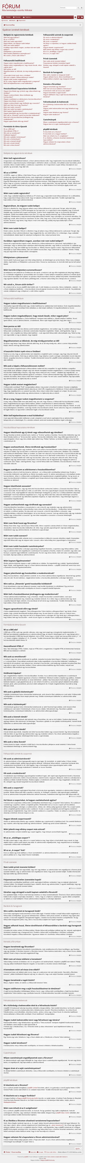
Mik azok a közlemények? (12, 139)
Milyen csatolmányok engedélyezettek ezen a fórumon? (61, 122)
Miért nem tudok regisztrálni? (13, 41)
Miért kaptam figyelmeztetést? (13, 111)
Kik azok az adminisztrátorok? (53, 37)
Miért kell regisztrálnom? (11, 37)
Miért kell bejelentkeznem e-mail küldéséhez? (18, 83)
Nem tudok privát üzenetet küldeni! (54, 61)
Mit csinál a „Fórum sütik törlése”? (15, 55)
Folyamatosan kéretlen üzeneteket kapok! (56, 63)
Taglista (27, 17)
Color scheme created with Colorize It (57, 1156)
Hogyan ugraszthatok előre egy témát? (16, 121)
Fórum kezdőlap (16, 1152)
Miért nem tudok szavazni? (12, 107)
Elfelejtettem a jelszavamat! (13, 51)
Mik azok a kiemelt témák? (12, 141)
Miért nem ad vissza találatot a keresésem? (57, 89)
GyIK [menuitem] (76, 17)
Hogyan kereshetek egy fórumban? (54, 87)
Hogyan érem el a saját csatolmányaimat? (56, 124)
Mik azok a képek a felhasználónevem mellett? (19, 77)
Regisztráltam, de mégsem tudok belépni (17, 43)
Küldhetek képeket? (10, 135)
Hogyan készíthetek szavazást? (14, 101)
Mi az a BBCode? (9, 129)
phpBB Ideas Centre (62, 1113)
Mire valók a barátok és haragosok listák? (56, 75)
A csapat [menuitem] (41, 1152)
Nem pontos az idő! (10, 69)
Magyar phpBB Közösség (25, 1098)
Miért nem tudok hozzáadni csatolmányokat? (18, 109)
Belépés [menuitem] (79, 17)
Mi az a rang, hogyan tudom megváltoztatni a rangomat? (22, 81)
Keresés (78, 7)
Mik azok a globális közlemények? (15, 137)
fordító (36, 1098)
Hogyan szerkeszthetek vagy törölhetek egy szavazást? (22, 103)
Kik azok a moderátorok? (51, 39)
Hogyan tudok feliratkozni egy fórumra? (55, 112)
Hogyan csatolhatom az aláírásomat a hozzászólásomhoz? (23, 99)
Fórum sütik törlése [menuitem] (51, 1152)
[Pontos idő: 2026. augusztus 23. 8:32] (80, 25)
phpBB (26, 1156)
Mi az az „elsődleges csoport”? (53, 51)
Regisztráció (22, 20)
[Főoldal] (16, 8)
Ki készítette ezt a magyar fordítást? (55, 134)
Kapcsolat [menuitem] (33, 1152)
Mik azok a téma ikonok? (12, 145)
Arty (45, 1158)
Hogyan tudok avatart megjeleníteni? (15, 79)
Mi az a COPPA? (9, 39)
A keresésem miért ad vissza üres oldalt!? (56, 91)
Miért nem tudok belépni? (12, 45)
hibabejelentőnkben (10, 1102)
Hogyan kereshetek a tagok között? (54, 93)
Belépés (13, 20)
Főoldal (8, 17)
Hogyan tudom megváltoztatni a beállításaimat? (19, 63)
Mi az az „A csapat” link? (51, 53)
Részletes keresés (81, 7)
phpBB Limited (32, 1088)
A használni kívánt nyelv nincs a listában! (17, 75)
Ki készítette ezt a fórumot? (52, 132)
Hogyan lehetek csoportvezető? (53, 47)
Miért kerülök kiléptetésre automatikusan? (17, 53)
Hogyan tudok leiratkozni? (51, 114)
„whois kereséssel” (57, 1125)
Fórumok (17, 17)
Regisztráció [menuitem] (82, 17)
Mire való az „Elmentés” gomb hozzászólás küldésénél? (22, 115)
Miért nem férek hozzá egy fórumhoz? (16, 105)
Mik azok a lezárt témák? (12, 143)
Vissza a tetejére (76, 169)
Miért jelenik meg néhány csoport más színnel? (58, 49)
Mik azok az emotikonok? (12, 133)
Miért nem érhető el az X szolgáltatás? (55, 136)
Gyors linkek (3, 17)
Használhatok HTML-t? (11, 131)
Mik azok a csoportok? (50, 41)
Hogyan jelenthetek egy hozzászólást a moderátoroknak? (22, 113)
